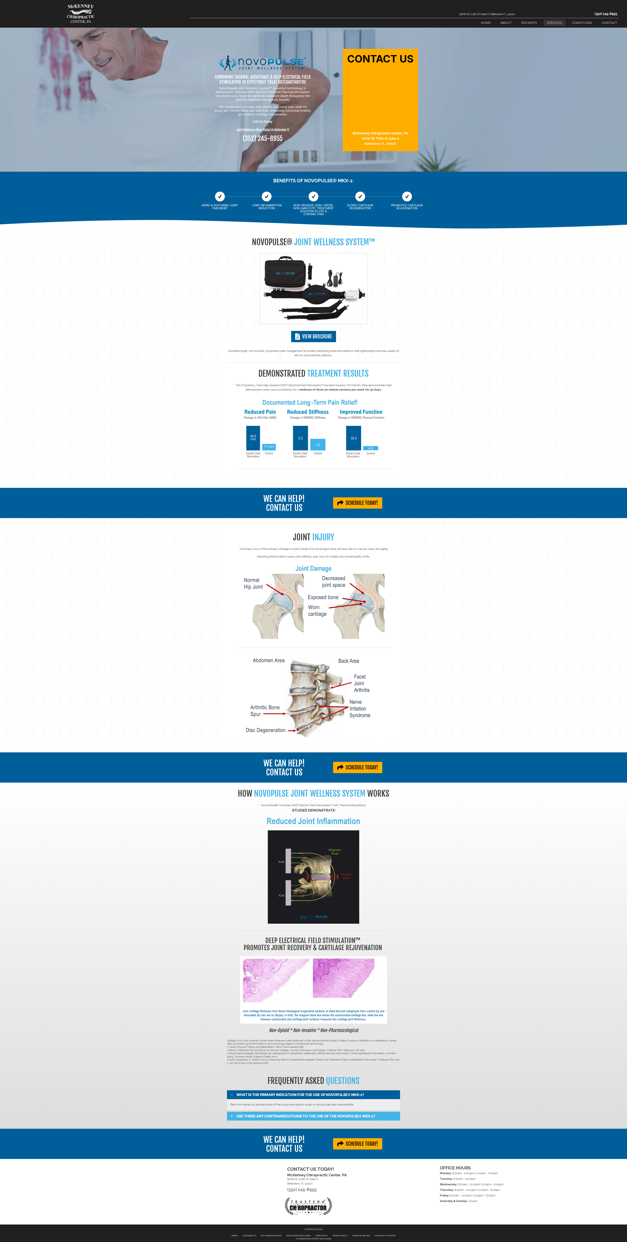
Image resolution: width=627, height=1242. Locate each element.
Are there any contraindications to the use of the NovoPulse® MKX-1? (305, 1116)
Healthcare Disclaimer (298, 1235)
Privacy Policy (340, 1235)
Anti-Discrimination (271, 1235)
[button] (313, 1094)
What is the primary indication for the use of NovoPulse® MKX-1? (300, 1095)
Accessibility (249, 1235)
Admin (234, 1235)
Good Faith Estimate (385, 1235)
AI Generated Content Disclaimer (313, 1239)
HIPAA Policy (321, 1235)
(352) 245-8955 (606, 14)
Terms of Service (361, 1235)
